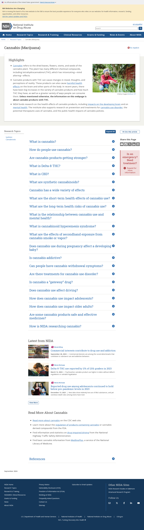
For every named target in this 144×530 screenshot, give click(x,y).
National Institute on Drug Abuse (99, 517)
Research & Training (48, 35)
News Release (59, 365)
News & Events (117, 35)
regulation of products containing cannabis (77, 424)
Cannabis (17, 65)
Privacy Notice (44, 484)
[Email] (122, 144)
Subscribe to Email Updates (82, 484)
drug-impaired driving (78, 432)
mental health (20, 107)
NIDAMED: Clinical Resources (15, 495)
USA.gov (120, 517)
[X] (130, 144)
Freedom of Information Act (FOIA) (52, 491)
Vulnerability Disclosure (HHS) (50, 488)
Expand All (110, 131)
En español (134, 48)
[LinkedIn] (134, 144)
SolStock (130, 94)
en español (137, 24)
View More (33, 403)
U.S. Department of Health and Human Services (38, 517)
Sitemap (42, 505)
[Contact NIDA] (109, 503)
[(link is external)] (117, 503)
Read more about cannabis (46, 420)
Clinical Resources (73, 35)
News (6, 502)
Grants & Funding (96, 35)
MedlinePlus (77, 440)
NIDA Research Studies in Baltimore (121, 489)
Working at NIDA (45, 495)
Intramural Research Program (119, 492)
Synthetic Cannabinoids (11, 138)
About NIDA (135, 35)
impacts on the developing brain (104, 104)
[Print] (138, 144)
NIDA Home (8, 484)
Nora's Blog (58, 347)
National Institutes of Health (71, 517)
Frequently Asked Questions (49, 498)
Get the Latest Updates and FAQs (14, 16)
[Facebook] (126, 144)
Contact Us (43, 502)
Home (9, 35)
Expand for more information (130, 170)
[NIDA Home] (41, 26)
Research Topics (25, 35)
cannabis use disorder (112, 107)
